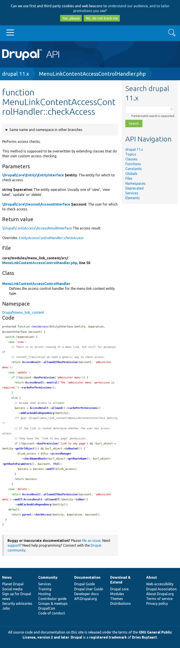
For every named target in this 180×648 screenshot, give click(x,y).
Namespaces (135, 183)
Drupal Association (161, 589)
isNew (80, 499)
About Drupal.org (160, 594)
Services (131, 193)
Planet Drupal (12, 584)
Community (48, 577)
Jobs (6, 608)
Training (44, 589)
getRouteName (77, 458)
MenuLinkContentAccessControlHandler (36, 284)
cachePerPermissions (36, 387)
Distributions (120, 603)
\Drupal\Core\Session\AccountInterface (36, 204)
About (151, 577)
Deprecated (134, 188)
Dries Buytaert (144, 637)
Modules (117, 594)
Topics (130, 154)
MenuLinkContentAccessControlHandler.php (92, 74)
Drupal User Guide (88, 589)
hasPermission (44, 377)
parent (26, 514)
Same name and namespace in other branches (45, 130)
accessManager (61, 453)
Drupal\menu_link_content (23, 312)
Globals (131, 173)
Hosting (44, 594)
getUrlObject (25, 448)
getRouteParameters (17, 463)
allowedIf (52, 499)
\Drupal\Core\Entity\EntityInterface (33, 175)
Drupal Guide (84, 584)
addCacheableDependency (37, 413)
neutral (52, 382)
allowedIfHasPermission (60, 362)
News (7, 577)
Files (128, 178)
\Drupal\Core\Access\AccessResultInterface (37, 228)
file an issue (91, 540)
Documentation (87, 577)
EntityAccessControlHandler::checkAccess (50, 238)
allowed (56, 408)
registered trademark (108, 637)
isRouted (71, 448)
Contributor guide (52, 599)
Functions (133, 164)
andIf (50, 469)
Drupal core (119, 589)
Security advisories (17, 603)
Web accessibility (159, 584)
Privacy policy (157, 603)
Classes (131, 159)
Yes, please (71, 18)
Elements (132, 198)
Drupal (76, 637)
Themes (116, 599)
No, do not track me (102, 18)
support (13, 545)
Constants (133, 169)
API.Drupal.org (85, 599)
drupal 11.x (15, 74)
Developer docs (86, 594)
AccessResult (31, 362)
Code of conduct (51, 613)
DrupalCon (46, 608)
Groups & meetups (53, 603)
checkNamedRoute (35, 458)
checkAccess (42, 514)
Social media (12, 589)
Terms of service (159, 599)
